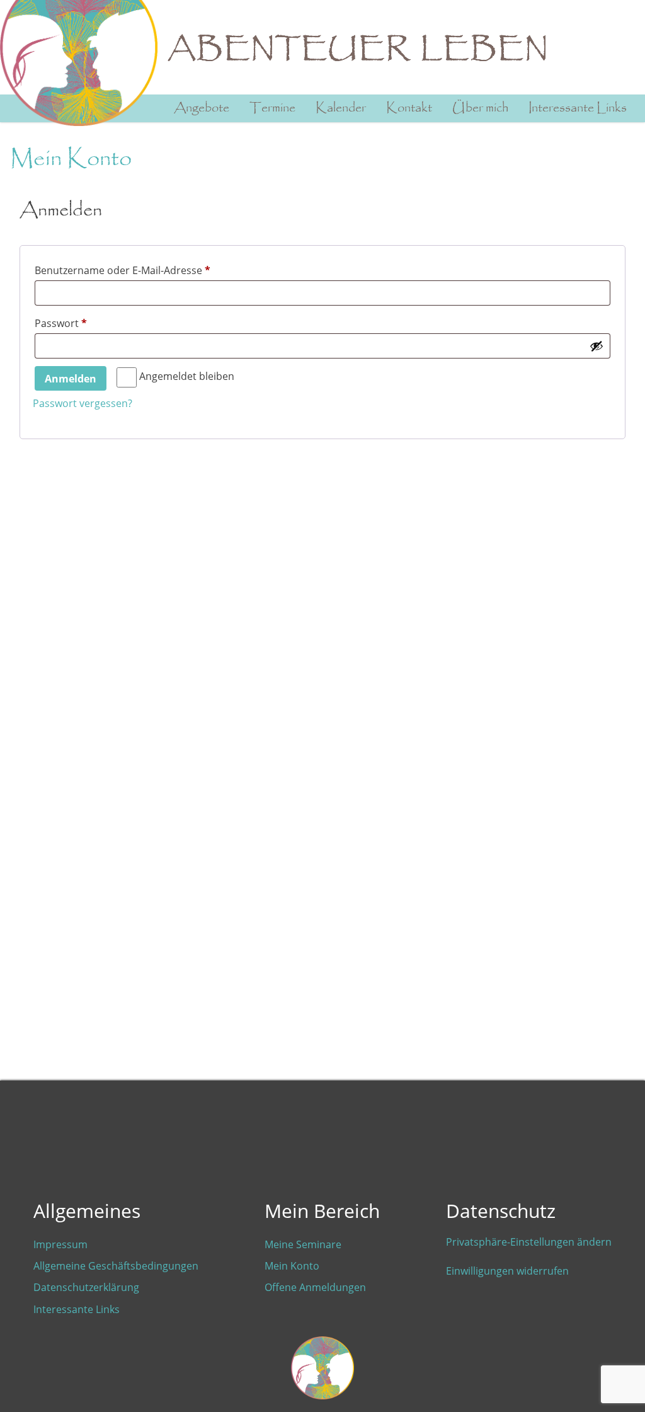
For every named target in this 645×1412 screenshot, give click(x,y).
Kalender (341, 108)
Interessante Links (577, 108)
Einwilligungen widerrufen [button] (507, 1271)
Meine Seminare (303, 1244)
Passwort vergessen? (82, 403)
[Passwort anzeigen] (596, 346)
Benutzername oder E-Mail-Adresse (150, 270)
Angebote (201, 108)
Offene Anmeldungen (315, 1287)
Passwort (89, 323)
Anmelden (70, 379)
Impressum (60, 1244)
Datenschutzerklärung (86, 1287)
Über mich (480, 108)
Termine (272, 108)
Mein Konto (292, 1266)
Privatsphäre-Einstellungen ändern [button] (529, 1242)
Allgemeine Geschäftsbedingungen (115, 1266)
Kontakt (409, 108)
